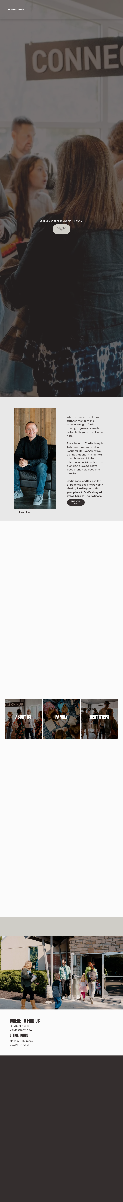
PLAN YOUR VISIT (61, 229)
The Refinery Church (15, 9)
